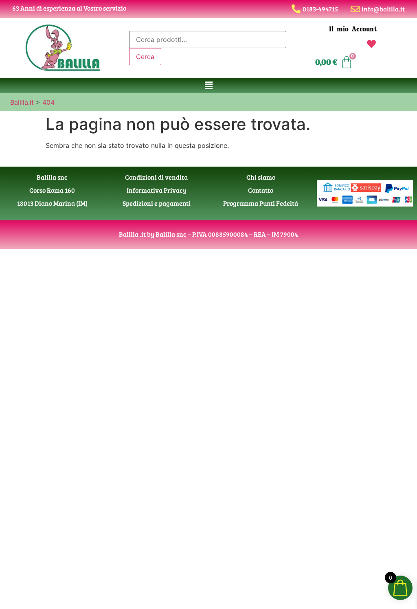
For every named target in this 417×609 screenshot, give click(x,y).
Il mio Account (353, 29)
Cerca (145, 57)
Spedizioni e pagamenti (157, 203)
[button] (208, 85)
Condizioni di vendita (156, 177)
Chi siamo (260, 177)
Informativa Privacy (157, 190)
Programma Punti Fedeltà (260, 203)
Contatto (260, 190)
